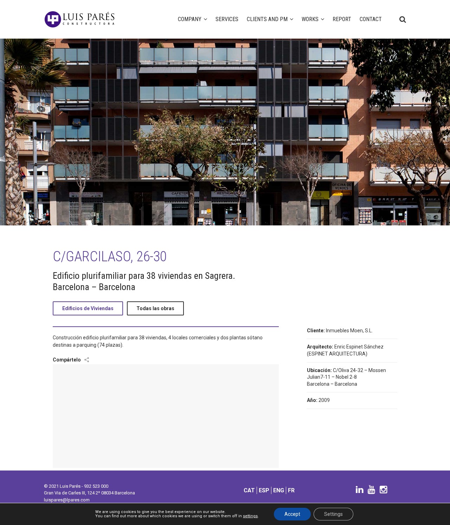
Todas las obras (155, 308)
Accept (292, 514)
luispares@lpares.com (67, 499)
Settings (333, 514)
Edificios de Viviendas (88, 308)
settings (250, 516)
